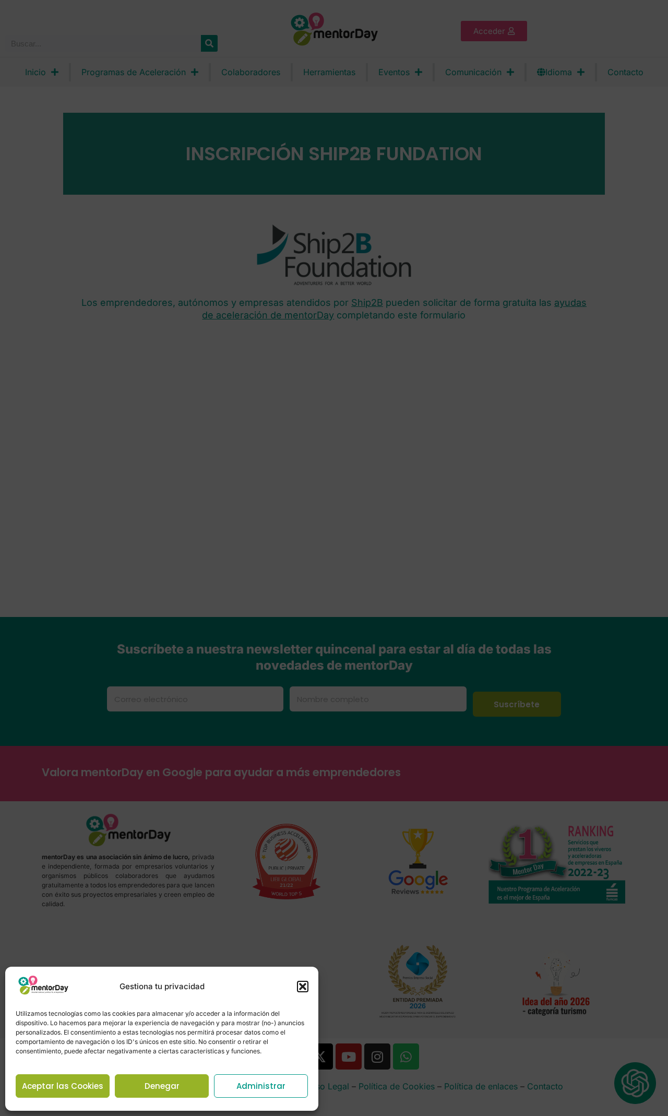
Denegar (162, 1086)
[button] (302, 986)
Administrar (260, 1086)
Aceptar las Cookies (62, 1086)
